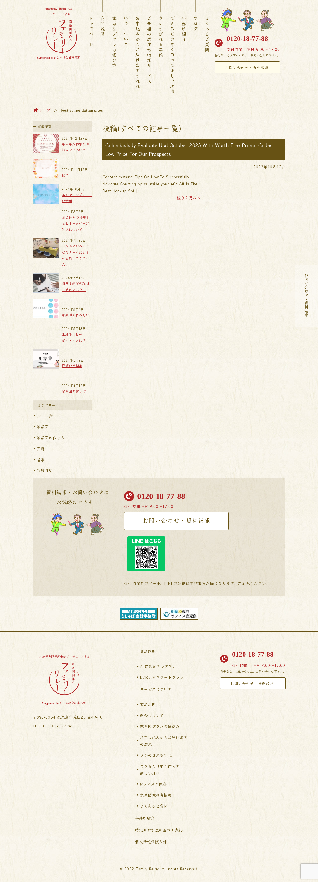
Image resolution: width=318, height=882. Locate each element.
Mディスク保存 (153, 784)
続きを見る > (188, 198)
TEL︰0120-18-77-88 (53, 726)
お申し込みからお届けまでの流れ (164, 740)
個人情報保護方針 (151, 842)
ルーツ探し (47, 416)
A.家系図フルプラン (158, 666)
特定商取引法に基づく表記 (159, 830)
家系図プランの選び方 (114, 42)
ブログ (195, 24)
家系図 (43, 427)
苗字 (41, 460)
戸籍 (41, 449)
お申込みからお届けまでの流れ (137, 52)
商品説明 (102, 26)
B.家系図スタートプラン (162, 677)
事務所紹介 (184, 29)
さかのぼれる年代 (161, 37)
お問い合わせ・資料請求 (247, 67)
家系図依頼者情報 (156, 795)
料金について (126, 31)
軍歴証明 (45, 470)
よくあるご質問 (207, 34)
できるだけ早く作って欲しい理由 (160, 769)
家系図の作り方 (51, 438)
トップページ (91, 31)
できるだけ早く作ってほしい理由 (172, 55)
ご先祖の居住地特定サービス (149, 50)
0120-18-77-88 (247, 38)
